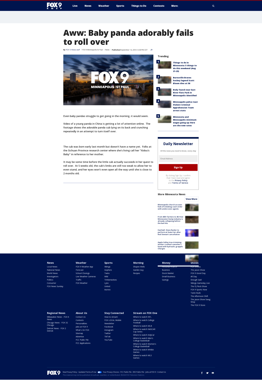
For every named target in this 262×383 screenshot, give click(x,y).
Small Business (168, 276)
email (213, 373)
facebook (202, 373)
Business (166, 270)
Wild (106, 276)
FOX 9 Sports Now (199, 289)
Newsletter (109, 323)
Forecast (80, 270)
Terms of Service (180, 183)
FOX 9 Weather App (84, 266)
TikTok (107, 336)
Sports (108, 262)
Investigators (52, 276)
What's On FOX (82, 330)
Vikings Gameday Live (200, 283)
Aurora (107, 289)
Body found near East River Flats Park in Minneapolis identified (185, 92)
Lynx (106, 283)
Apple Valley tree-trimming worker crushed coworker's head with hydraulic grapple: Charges (170, 245)
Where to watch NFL (142, 317)
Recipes (136, 273)
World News (52, 273)
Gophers (108, 270)
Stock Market (168, 273)
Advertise (80, 336)
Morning (138, 262)
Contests (80, 320)
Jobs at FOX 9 (82, 326)
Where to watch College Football (143, 321)
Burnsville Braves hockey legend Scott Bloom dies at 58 (183, 80)
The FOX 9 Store (198, 305)
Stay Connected (114, 313)
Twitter (107, 333)
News (107, 50)
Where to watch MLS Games (142, 356)
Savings (165, 279)
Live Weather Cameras (86, 276)
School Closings (83, 273)
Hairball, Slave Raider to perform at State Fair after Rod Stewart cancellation (169, 232)
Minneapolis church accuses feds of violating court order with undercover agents (170, 206)
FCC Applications (83, 343)
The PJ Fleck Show (199, 286)
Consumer (51, 283)
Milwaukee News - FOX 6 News (58, 318)
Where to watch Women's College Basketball (144, 345)
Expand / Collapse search (213, 6)
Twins (107, 273)
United (107, 286)
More (174, 5)
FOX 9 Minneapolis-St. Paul (92, 50)
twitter (207, 373)
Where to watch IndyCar (143, 335)
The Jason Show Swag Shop (200, 300)
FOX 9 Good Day (198, 273)
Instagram (108, 330)
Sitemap (79, 333)
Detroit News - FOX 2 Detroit (56, 329)
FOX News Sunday (55, 286)
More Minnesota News (171, 194)
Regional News (56, 313)
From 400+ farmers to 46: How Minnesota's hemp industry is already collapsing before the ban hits (170, 220)
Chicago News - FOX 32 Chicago (57, 323)
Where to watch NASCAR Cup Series (144, 330)
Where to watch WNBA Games (143, 350)
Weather (81, 262)
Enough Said (196, 279)
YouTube (108, 340)
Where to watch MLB (142, 326)
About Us (81, 313)
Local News (52, 266)
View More (191, 199)
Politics (50, 279)
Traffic (78, 279)
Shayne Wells (139, 266)
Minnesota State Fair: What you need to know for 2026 (169, 256)
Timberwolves (110, 279)
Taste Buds (196, 293)
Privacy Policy (181, 180)
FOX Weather (81, 283)
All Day (194, 276)
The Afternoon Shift (199, 296)
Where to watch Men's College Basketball (143, 339)
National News (53, 270)
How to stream (111, 317)
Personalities (81, 323)
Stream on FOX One (145, 313)
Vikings (107, 266)
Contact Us (81, 317)
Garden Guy (138, 270)
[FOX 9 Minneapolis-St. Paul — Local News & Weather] (56, 6)
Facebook (108, 326)
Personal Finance (169, 266)
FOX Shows (196, 266)
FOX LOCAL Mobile (112, 320)
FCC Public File (82, 340)
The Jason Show (198, 270)
